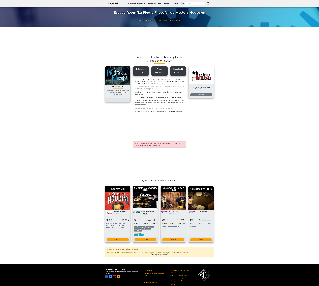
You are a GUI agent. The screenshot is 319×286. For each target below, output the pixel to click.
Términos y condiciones (151, 282)
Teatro (121, 225)
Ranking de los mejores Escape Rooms (154, 274)
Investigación (138, 226)
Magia (118, 92)
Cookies (173, 284)
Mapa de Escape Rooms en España (180, 271)
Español (141, 234)
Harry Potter (117, 94)
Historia (143, 228)
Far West (164, 226)
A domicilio (193, 226)
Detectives (137, 228)
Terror (113, 223)
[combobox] (195, 3)
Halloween (109, 227)
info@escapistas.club (160, 255)
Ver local (201, 94)
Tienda (175, 3)
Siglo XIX (176, 226)
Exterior (148, 228)
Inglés (136, 234)
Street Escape (138, 230)
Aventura (109, 90)
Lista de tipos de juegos (179, 275)
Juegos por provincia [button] (136, 3)
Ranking (167, 3)
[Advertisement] (155, 42)
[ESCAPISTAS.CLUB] (115, 3)
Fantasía (112, 92)
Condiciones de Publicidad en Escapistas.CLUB (181, 280)
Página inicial (148, 270)
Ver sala (117, 240)
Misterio (115, 90)
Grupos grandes (123, 90)
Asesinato (145, 226)
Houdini (121, 227)
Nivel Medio (115, 225)
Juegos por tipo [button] (154, 3)
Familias (123, 92)
